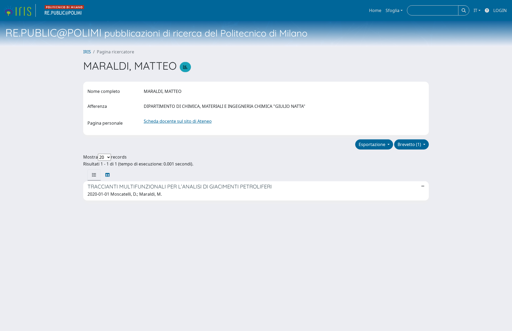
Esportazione (372, 144)
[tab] (94, 174)
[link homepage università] (64, 10)
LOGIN (500, 10)
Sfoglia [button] (392, 10)
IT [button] (475, 10)
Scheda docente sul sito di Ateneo (178, 121)
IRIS (87, 52)
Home (375, 10)
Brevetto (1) (410, 144)
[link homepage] (19, 10)
